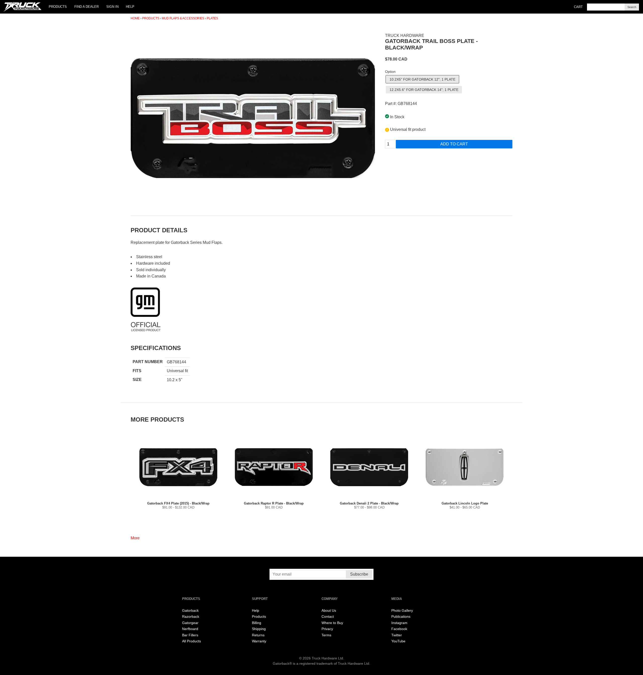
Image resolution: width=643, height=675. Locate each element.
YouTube (398, 641)
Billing (256, 623)
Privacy (327, 629)
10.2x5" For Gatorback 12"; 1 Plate (422, 79)
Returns (258, 635)
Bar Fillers (190, 635)
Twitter (396, 635)
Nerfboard (190, 629)
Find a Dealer (86, 7)
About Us (329, 610)
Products (58, 7)
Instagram (399, 623)
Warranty (259, 641)
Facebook (399, 629)
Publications (400, 616)
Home (135, 18)
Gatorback (190, 610)
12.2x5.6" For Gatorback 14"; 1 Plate (424, 90)
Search (631, 7)
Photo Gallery (402, 610)
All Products (191, 641)
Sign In (112, 7)
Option (390, 72)
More (135, 538)
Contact (328, 616)
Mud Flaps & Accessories (183, 18)
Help (130, 7)
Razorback (190, 616)
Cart (578, 7)
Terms (326, 635)
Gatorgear (190, 623)
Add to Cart (454, 144)
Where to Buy (332, 623)
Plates (212, 18)
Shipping (259, 629)
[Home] (22, 7)
